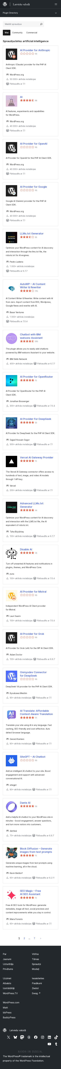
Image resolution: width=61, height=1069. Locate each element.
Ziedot (35, 988)
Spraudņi (36, 964)
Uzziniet (7, 978)
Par (4, 954)
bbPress (7, 1012)
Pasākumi (37, 983)
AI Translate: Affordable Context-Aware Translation (36, 712)
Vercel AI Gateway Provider (36, 457)
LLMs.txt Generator (32, 233)
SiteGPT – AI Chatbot (32, 756)
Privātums (8, 969)
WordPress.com (11, 1002)
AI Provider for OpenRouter (36, 376)
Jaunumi (7, 959)
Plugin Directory (10, 13)
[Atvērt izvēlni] (56, 4)
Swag (36, 993)
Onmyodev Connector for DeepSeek (33, 674)
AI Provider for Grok (32, 633)
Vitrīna (35, 954)
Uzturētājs (8, 964)
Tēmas (35, 959)
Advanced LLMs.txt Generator (31, 505)
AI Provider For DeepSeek (35, 418)
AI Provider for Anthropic (35, 50)
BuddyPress (9, 1017)
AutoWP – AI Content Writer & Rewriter (32, 286)
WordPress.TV (10, 993)
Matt (5, 1007)
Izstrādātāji (8, 988)
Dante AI (25, 802)
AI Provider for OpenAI (33, 143)
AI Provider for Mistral (33, 591)
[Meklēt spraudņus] (41, 24)
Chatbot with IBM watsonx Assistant (31, 336)
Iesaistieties (38, 978)
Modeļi (35, 969)
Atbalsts (7, 983)
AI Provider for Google (33, 186)
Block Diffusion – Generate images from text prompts (36, 850)
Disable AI (26, 549)
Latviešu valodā (18, 1030)
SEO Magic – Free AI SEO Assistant (30, 892)
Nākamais (40, 938)
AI (21, 96)
